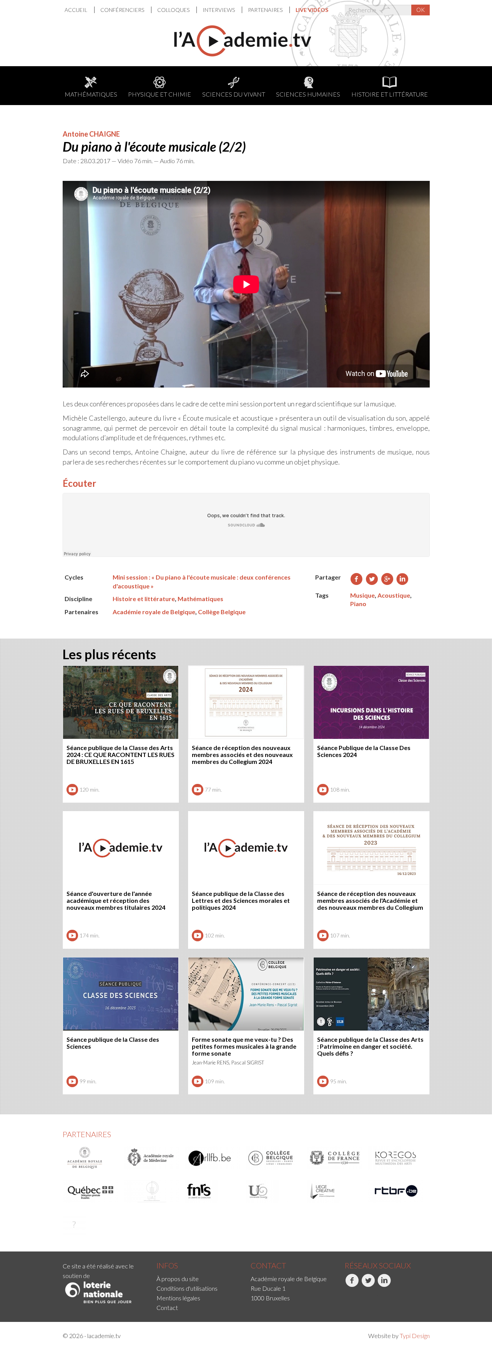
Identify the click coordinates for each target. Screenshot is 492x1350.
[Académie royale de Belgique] (91, 1158)
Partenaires (266, 10)
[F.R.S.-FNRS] (213, 1191)
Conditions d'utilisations (187, 1288)
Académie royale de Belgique (154, 611)
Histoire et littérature (389, 94)
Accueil (76, 10)
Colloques (174, 10)
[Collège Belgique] (274, 1158)
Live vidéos (312, 10)
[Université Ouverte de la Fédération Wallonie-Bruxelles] (274, 1191)
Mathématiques (91, 94)
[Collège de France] (335, 1158)
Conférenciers (122, 10)
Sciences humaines (308, 94)
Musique (362, 595)
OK (420, 9)
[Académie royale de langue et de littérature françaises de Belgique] (213, 1158)
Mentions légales (178, 1298)
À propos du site (177, 1278)
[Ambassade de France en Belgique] (74, 1224)
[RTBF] (396, 1191)
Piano (358, 603)
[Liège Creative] (335, 1191)
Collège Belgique (222, 611)
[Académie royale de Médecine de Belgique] (152, 1158)
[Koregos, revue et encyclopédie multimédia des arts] (396, 1158)
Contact (167, 1307)
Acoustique (393, 595)
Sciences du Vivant (233, 94)
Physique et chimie (159, 94)
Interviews (219, 10)
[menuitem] (80, 10)
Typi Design (415, 1335)
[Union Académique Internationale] (152, 1191)
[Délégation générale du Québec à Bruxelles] (91, 1191)
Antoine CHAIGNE (91, 134)
